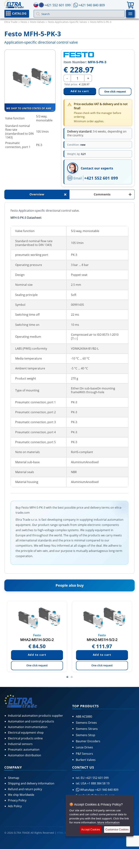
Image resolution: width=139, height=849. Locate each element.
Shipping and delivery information (31, 783)
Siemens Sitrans (87, 729)
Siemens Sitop (85, 735)
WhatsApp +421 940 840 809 (98, 790)
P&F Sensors (84, 754)
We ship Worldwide (21, 795)
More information (108, 822)
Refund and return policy (25, 789)
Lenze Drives (84, 747)
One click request (115, 91)
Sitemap (13, 778)
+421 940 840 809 (92, 5)
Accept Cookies (90, 829)
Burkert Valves (86, 760)
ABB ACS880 (84, 716)
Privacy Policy (17, 800)
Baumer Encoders (88, 741)
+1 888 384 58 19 (97, 783)
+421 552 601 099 (101, 178)
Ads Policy (15, 806)
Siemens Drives (86, 723)
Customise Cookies (117, 829)
